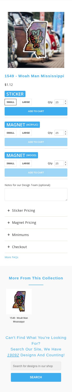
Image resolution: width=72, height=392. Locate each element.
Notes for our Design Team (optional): (28, 185)
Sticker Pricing (23, 210)
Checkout (19, 247)
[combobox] (36, 366)
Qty (50, 102)
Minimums (20, 235)
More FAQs (11, 257)
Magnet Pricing (24, 222)
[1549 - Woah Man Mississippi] (36, 40)
